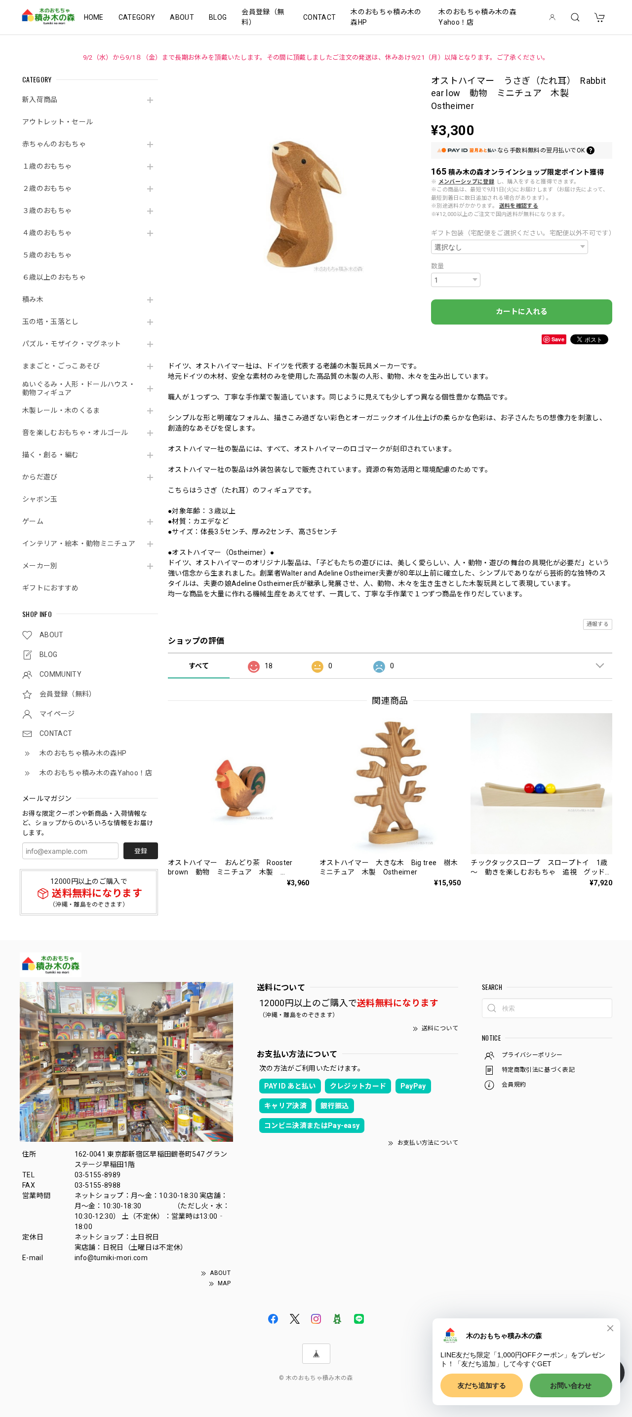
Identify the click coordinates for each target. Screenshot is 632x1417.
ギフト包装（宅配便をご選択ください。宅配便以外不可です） (521, 233)
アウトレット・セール (57, 122)
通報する (598, 624)
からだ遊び (40, 477)
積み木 (32, 299)
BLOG (218, 17)
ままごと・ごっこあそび (61, 366)
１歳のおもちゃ (47, 166)
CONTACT (319, 17)
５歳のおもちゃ (47, 255)
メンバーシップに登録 (466, 182)
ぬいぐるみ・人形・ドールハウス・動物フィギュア (78, 388)
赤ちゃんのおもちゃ (54, 144)
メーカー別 (40, 566)
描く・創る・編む (50, 455)
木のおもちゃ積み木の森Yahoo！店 (477, 17)
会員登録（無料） (262, 17)
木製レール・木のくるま (61, 410)
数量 (437, 266)
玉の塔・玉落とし (50, 322)
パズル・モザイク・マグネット (71, 344)
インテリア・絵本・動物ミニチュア (78, 543)
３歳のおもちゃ (47, 211)
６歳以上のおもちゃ (54, 277)
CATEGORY (137, 17)
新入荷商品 (40, 100)
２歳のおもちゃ (47, 188)
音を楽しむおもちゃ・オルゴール (75, 432)
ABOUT (182, 17)
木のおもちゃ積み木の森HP (386, 17)
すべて (199, 666)
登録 (140, 851)
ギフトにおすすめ (50, 588)
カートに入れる (522, 311)
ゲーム (32, 521)
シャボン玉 (40, 499)
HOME (94, 17)
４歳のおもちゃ (47, 233)
